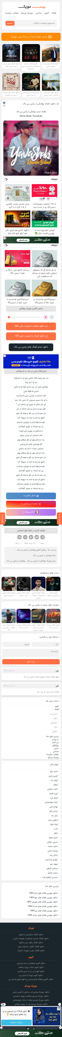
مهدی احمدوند (51, 859)
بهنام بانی (53, 806)
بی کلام (55, 742)
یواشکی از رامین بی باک (15, 561)
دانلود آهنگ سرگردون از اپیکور (31, 934)
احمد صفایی (52, 789)
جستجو (10, 23)
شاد (55, 727)
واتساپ (25, 537)
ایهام (55, 784)
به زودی (55, 739)
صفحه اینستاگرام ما (29, 503)
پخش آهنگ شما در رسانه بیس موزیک (29, 37)
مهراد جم (54, 864)
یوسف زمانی (53, 850)
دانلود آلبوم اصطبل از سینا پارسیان (31, 963)
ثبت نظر (31, 661)
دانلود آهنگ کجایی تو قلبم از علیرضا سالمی (31, 938)
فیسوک (42, 537)
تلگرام (19, 537)
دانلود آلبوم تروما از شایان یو (31, 975)
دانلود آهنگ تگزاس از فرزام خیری (31, 946)
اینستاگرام (34, 1029)
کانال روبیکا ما (29, 511)
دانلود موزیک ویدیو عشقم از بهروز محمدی (31, 996)
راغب (56, 828)
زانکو (56, 833)
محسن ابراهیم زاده (50, 877)
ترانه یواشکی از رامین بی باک (44, 555)
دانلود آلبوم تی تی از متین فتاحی (31, 971)
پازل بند (54, 815)
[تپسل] (4, 238)
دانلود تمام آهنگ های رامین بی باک (31, 347)
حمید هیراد (53, 837)
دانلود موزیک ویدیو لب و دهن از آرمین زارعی (31, 992)
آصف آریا (54, 798)
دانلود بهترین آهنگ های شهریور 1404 (42, 901)
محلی (56, 748)
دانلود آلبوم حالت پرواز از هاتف (31, 967)
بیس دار (53, 714)
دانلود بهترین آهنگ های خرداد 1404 (42, 915)
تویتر (37, 537)
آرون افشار (53, 793)
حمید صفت (53, 846)
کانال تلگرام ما (30, 495)
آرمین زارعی (53, 775)
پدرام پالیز (53, 811)
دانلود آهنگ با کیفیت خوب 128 (30, 336)
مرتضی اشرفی (52, 868)
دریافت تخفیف (16, 1022)
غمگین (54, 731)
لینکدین (31, 537)
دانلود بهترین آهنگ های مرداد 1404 (43, 906)
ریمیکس (53, 722)
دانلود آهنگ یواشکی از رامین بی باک (39, 104)
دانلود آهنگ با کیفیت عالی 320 (29, 326)
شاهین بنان (53, 820)
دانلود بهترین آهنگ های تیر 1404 (44, 910)
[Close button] (59, 1004)
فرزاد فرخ (54, 824)
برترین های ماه (52, 736)
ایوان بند (54, 780)
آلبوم (47, 13)
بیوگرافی (55, 745)
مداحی (39, 13)
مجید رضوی (53, 872)
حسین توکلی (52, 842)
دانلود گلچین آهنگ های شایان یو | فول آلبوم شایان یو (31, 979)
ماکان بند (54, 855)
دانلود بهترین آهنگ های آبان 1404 (43, 893)
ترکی (55, 718)
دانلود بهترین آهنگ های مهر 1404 (43, 897)
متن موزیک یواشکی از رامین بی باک (41, 561)
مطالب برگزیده (11, 13)
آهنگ (53, 13)
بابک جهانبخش (51, 802)
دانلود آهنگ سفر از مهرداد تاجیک (31, 950)
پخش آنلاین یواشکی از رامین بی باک (31, 550)
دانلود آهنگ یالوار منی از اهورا (31, 942)
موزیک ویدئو (27, 13)
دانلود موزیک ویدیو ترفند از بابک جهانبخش (31, 1000)
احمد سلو (54, 771)
